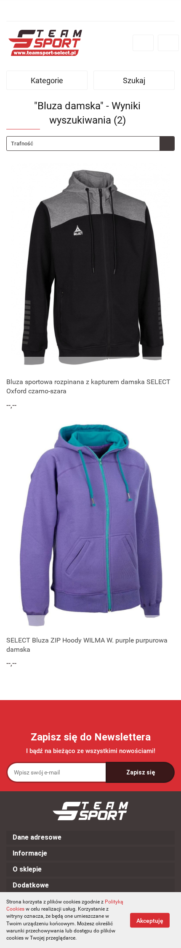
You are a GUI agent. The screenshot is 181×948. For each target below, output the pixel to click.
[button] (90, 838)
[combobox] (90, 143)
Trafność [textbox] (22, 143)
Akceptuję (149, 920)
